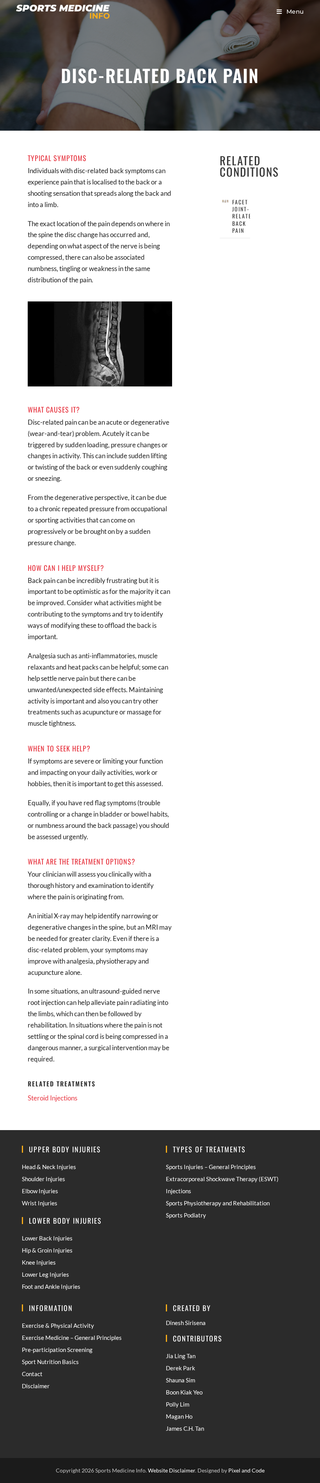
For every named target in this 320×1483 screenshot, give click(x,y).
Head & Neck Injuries (49, 1166)
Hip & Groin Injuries (47, 1250)
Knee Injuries (39, 1262)
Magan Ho (179, 1416)
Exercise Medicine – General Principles (72, 1337)
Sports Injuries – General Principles (211, 1166)
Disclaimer (36, 1385)
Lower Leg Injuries (45, 1274)
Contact (32, 1373)
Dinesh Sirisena (186, 1322)
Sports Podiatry (186, 1215)
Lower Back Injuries (47, 1238)
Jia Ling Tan (181, 1355)
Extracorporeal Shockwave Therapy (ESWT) (222, 1178)
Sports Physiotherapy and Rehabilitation (218, 1203)
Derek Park (180, 1367)
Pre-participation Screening (57, 1349)
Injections (178, 1190)
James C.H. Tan (185, 1428)
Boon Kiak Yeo (184, 1392)
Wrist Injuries (39, 1203)
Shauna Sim (180, 1380)
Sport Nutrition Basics (50, 1361)
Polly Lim (177, 1404)
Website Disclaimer (171, 1470)
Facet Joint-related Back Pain (243, 216)
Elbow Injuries (40, 1190)
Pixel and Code (246, 1470)
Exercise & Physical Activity (58, 1325)
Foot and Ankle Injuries (51, 1286)
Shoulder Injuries (43, 1178)
